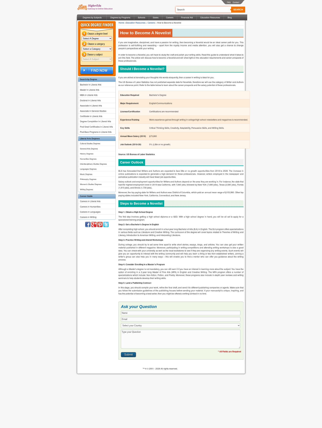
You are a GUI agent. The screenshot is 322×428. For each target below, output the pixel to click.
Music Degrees (86, 174)
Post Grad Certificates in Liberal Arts (96, 126)
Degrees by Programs (120, 17)
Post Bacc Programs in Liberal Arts (96, 131)
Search (238, 9)
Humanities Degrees (88, 158)
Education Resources (210, 17)
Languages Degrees (88, 169)
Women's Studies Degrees (91, 184)
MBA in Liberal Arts (88, 94)
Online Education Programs (95, 7)
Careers (169, 17)
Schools (141, 17)
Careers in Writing (88, 217)
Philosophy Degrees (88, 179)
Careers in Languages (90, 211)
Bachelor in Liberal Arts (90, 84)
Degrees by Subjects (92, 17)
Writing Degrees (86, 189)
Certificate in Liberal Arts (91, 116)
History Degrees (86, 153)
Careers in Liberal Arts (90, 201)
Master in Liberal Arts (89, 89)
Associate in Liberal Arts (91, 105)
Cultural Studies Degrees (90, 143)
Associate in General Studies (93, 110)
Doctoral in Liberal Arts (90, 100)
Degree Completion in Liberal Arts (95, 121)
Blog (230, 17)
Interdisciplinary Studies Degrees (93, 163)
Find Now (96, 70)
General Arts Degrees (89, 148)
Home (121, 22)
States (155, 17)
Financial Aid (187, 17)
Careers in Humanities (90, 206)
